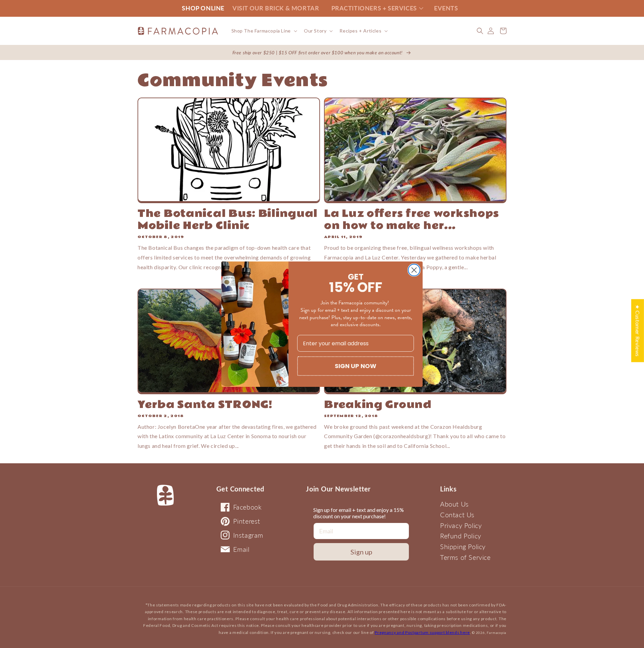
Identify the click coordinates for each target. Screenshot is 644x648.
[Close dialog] (414, 270)
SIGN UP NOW (355, 366)
